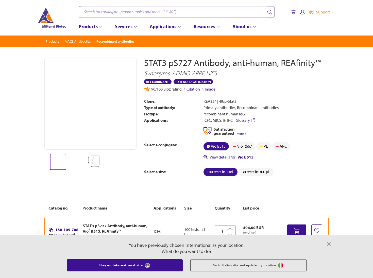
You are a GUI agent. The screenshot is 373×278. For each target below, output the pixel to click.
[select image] (58, 162)
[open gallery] (90, 104)
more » (241, 133)
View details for (231, 157)
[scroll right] (137, 162)
